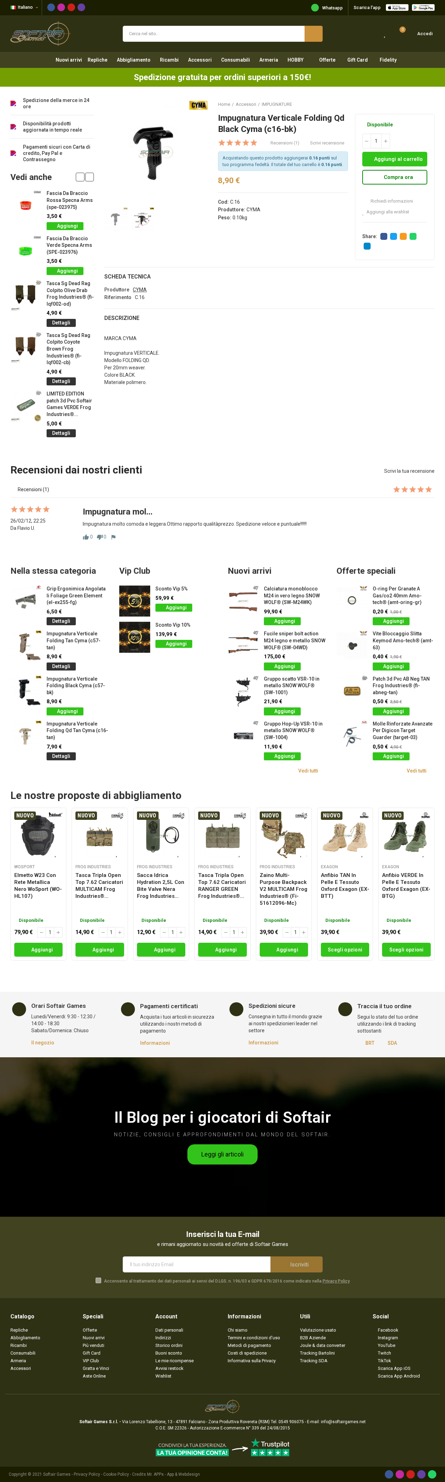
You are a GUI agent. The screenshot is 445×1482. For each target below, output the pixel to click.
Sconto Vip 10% (173, 625)
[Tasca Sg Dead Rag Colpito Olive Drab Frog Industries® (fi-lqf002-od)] (25, 295)
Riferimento (117, 297)
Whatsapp (332, 7)
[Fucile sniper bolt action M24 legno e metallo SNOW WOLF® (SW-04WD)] (243, 645)
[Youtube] (71, 7)
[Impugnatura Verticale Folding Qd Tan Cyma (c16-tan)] (25, 736)
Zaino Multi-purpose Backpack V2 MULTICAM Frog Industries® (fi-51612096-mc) (283, 889)
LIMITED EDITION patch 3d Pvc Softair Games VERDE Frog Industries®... (69, 404)
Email (403, 236)
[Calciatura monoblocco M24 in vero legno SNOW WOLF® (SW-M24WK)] (243, 601)
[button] (80, 177)
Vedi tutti (308, 771)
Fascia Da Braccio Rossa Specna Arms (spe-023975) (70, 200)
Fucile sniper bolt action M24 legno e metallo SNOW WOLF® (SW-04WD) (294, 640)
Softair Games (57, 1474)
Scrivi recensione (327, 143)
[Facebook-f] (51, 7)
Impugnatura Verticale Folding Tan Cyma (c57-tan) (73, 640)
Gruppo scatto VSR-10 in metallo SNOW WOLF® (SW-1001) (291, 685)
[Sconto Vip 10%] (134, 637)
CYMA (253, 209)
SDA (392, 1043)
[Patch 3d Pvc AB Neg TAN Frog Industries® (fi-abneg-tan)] (352, 691)
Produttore (116, 289)
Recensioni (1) (284, 143)
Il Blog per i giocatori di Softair (222, 1117)
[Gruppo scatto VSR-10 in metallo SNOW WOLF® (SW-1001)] (243, 691)
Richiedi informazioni (391, 201)
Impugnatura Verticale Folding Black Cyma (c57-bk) (76, 685)
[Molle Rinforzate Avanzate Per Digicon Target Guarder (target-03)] (352, 736)
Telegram (367, 246)
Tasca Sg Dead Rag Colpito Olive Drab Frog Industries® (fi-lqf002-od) (70, 294)
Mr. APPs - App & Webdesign (173, 1474)
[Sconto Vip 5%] (134, 601)
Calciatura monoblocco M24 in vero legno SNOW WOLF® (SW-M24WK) (292, 595)
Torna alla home (420, 104)
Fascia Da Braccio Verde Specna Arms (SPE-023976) (69, 245)
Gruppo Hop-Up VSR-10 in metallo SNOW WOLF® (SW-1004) (293, 730)
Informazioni (155, 1043)
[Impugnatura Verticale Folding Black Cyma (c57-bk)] (25, 691)
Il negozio (42, 1042)
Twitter (393, 236)
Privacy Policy (336, 1281)
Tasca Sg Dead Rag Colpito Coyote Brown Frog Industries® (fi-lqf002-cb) (68, 348)
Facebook (383, 236)
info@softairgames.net (343, 1421)
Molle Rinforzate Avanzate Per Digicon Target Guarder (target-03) (402, 730)
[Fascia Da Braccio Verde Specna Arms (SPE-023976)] (25, 250)
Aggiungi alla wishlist (387, 211)
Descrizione (121, 318)
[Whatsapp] (432, 1474)
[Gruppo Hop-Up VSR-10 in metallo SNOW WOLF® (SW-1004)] (243, 736)
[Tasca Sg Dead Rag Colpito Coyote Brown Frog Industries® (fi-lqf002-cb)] (25, 347)
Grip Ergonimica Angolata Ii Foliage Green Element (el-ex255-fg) (76, 595)
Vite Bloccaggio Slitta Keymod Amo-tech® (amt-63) (403, 640)
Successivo (429, 104)
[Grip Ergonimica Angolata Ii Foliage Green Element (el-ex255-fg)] (25, 601)
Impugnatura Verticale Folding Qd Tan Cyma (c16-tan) (77, 730)
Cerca (314, 34)
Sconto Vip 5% (171, 588)
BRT (369, 1043)
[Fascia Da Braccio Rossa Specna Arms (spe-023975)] (25, 205)
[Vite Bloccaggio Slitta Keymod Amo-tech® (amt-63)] (352, 645)
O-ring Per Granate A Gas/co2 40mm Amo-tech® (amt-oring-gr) (397, 595)
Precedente (412, 104)
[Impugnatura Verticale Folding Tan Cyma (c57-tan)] (25, 645)
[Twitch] (81, 7)
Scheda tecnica (127, 276)
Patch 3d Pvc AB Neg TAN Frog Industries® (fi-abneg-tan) (401, 685)
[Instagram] (61, 7)
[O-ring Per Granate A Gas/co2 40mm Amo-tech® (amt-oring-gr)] (352, 601)
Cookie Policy (116, 1474)
